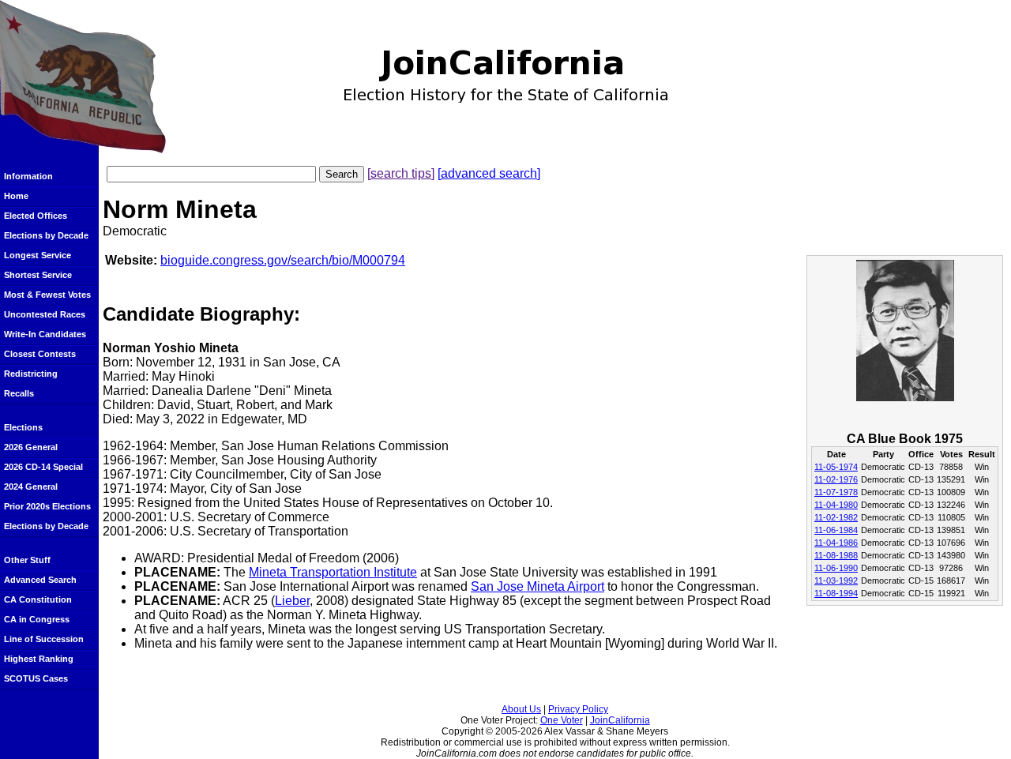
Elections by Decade (46, 235)
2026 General (31, 447)
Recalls (19, 393)
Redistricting (31, 373)
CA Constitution (38, 599)
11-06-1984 (836, 530)
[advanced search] (489, 173)
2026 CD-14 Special (43, 467)
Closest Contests (40, 354)
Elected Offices (35, 215)
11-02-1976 (836, 479)
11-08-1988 (836, 555)
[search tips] (400, 173)
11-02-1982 (836, 517)
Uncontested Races (44, 314)
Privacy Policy (578, 709)
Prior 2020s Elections (47, 506)
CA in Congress (37, 619)
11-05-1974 (836, 467)
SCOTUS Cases (36, 678)
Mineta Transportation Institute (333, 572)
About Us (521, 709)
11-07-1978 (836, 492)
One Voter (561, 720)
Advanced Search (40, 579)
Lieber (292, 600)
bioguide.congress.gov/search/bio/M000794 (282, 260)
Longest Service (37, 255)
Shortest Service (38, 275)
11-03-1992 (836, 580)
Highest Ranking (38, 658)
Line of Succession (44, 639)
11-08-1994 (836, 593)
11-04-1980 (836, 504)
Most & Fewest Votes (47, 294)
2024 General (31, 486)
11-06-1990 (836, 568)
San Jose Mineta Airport (537, 586)
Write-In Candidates (45, 334)
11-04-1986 (836, 542)
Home (16, 196)
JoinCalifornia (620, 720)
